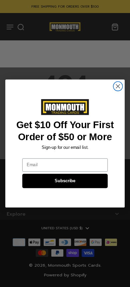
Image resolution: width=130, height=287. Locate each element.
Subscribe (65, 181)
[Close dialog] (118, 86)
